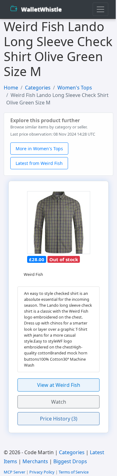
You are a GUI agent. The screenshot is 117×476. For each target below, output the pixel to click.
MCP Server (14, 472)
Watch (58, 401)
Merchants (35, 461)
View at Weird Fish (58, 385)
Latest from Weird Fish (39, 163)
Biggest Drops (70, 461)
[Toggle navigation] (100, 9)
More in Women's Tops (39, 148)
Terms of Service (74, 472)
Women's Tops (74, 87)
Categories (38, 87)
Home (11, 87)
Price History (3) (58, 418)
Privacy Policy (42, 472)
